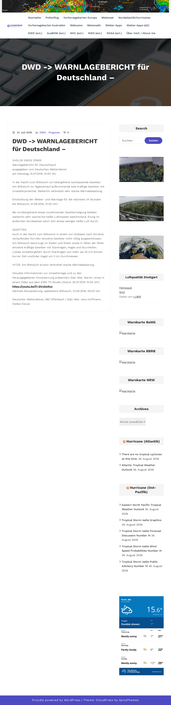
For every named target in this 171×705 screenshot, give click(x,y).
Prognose (54, 132)
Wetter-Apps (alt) (138, 25)
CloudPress (104, 700)
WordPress (72, 700)
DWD (43, 132)
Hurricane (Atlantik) (143, 441)
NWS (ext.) (95, 33)
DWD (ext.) (35, 33)
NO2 (122, 292)
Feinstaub (125, 287)
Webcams (76, 25)
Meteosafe (94, 25)
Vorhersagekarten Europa (80, 17)
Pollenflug (52, 17)
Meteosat (108, 17)
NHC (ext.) (76, 33)
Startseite (34, 17)
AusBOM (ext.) (56, 33)
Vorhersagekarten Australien (46, 25)
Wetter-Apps (113, 25)
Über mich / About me (140, 33)
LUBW (137, 296)
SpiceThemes (129, 700)
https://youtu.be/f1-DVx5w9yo (32, 286)
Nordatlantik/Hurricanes (134, 17)
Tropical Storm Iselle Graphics (141, 520)
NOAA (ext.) (114, 33)
